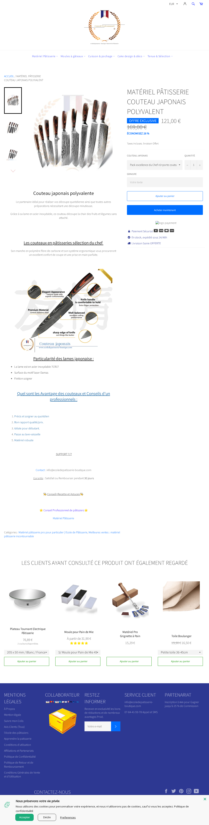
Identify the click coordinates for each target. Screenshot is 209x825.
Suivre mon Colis (13, 721)
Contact (40, 470)
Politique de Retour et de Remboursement (18, 764)
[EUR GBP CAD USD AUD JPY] (173, 4)
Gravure (132, 173)
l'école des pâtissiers (16, 733)
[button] (79, 643)
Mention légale (12, 715)
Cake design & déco (130, 56)
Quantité (190, 155)
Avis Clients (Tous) (14, 727)
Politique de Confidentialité (20, 756)
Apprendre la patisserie (17, 738)
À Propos (9, 709)
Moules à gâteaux (72, 56)
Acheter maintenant (165, 210)
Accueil (9, 76)
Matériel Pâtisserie (44, 56)
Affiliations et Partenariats (19, 750)
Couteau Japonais (137, 155)
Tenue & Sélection (159, 56)
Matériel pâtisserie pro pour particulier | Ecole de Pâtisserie (53, 532)
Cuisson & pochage (100, 56)
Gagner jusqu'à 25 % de (182, 704)
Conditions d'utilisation (17, 745)
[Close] (205, 799)
